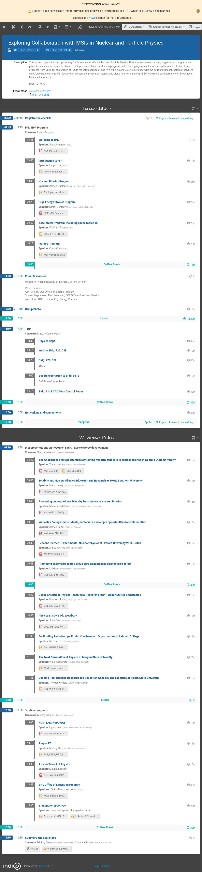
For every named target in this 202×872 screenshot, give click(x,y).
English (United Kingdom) (167, 27)
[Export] (57, 27)
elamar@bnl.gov (41, 90)
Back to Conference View (104, 27)
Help (96, 866)
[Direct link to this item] (117, 108)
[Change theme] (68, 27)
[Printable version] (40, 27)
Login (197, 27)
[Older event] (22, 27)
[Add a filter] (47, 27)
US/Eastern (135, 27)
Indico (41, 866)
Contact (105, 866)
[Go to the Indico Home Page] (4, 27)
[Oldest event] (14, 27)
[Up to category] (30, 27)
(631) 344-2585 (40, 94)
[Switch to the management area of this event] (80, 27)
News (92, 18)
